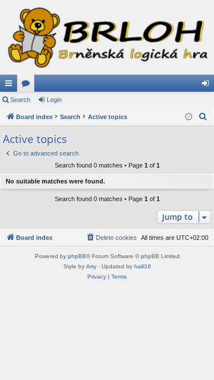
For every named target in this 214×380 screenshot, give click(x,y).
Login (54, 99)
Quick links (11, 85)
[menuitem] (203, 117)
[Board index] (107, 37)
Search (20, 99)
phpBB (77, 256)
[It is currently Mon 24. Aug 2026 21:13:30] (188, 117)
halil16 (142, 266)
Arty (91, 266)
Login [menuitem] (207, 85)
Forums (28, 85)
